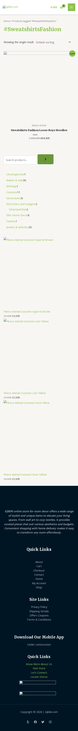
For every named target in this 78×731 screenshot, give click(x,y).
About (39, 562)
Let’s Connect (39, 672)
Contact (39, 574)
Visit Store (39, 668)
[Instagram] (50, 721)
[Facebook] (35, 721)
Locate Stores (39, 676)
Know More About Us (39, 664)
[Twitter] (42, 721)
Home (7, 21)
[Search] (46, 159)
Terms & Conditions (39, 619)
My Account (39, 583)
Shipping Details (39, 611)
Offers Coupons (39, 615)
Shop (39, 587)
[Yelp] (27, 721)
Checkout (39, 570)
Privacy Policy (39, 607)
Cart (39, 566)
